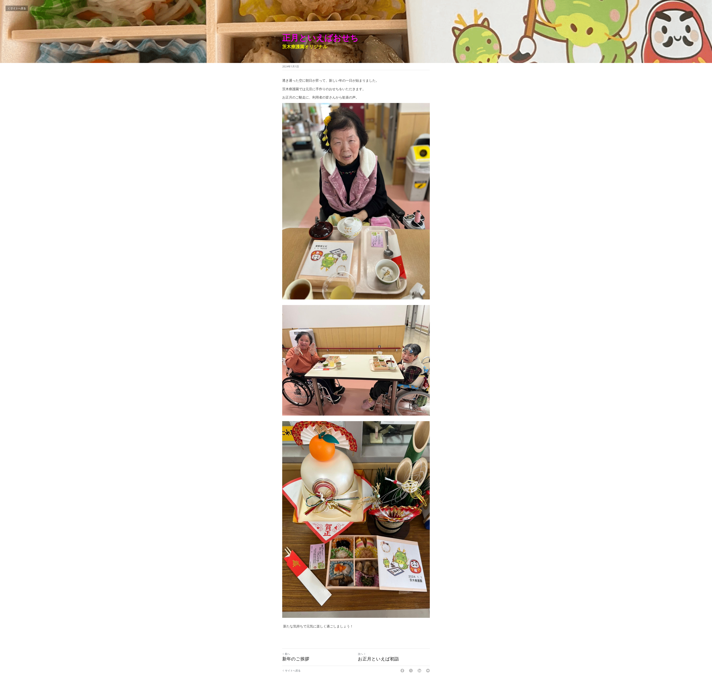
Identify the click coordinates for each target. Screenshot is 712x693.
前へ (287, 654)
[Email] (428, 670)
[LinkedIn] (419, 670)
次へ (360, 654)
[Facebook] (402, 670)
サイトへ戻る (18, 8)
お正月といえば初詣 (378, 659)
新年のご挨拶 (295, 659)
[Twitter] (411, 670)
